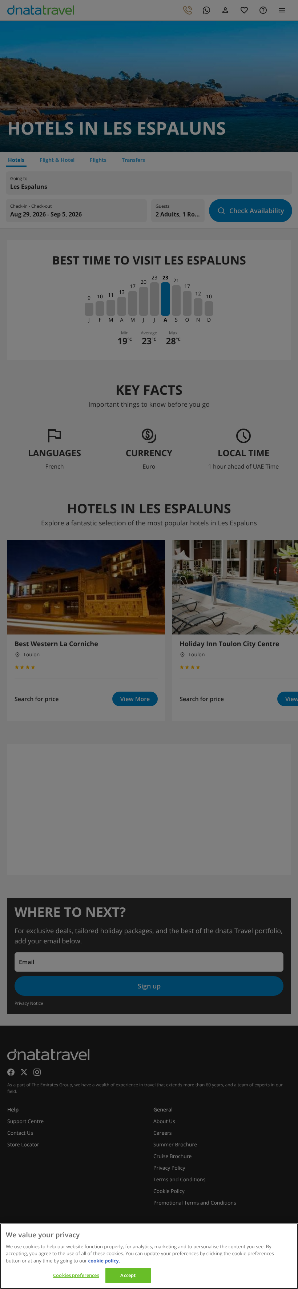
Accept (128, 1275)
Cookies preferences (76, 1275)
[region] (149, 1256)
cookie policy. (104, 1260)
